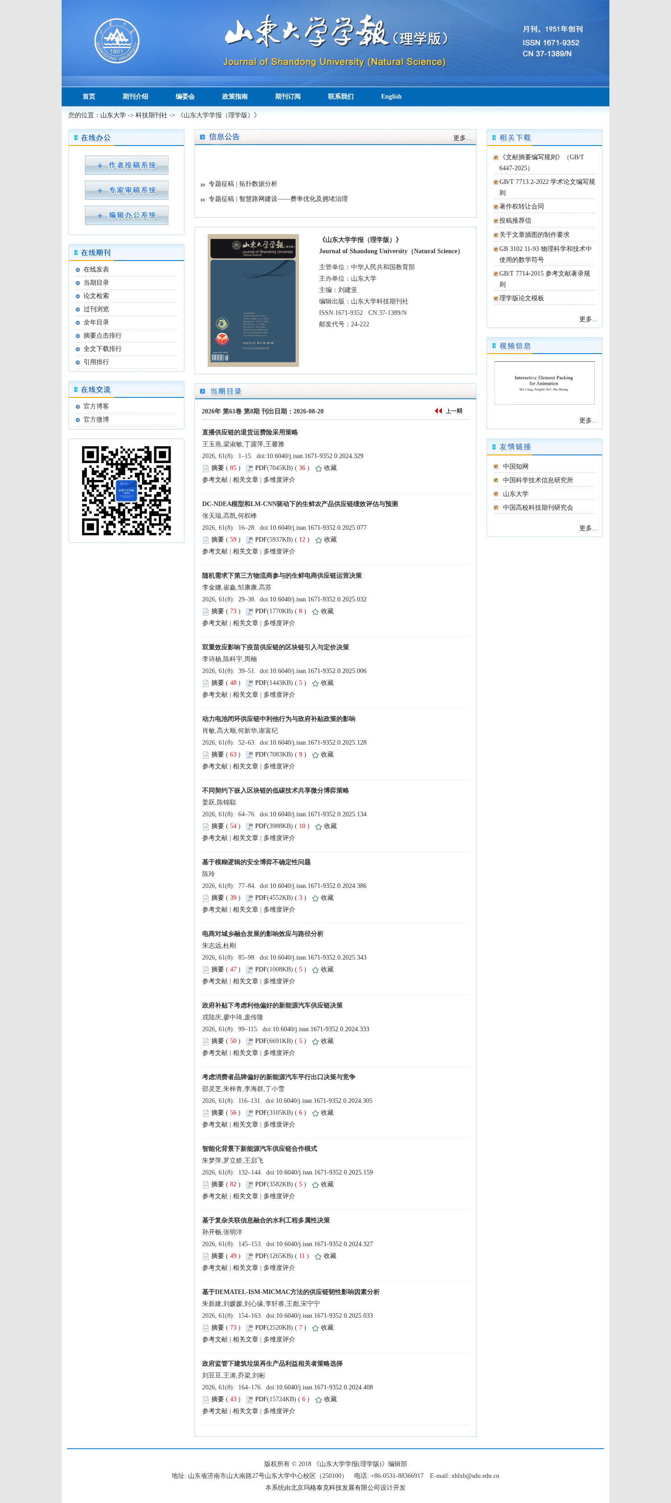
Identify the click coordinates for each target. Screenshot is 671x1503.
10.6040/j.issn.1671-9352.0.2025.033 (324, 1315)
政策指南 (235, 96)
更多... (588, 319)
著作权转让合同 (521, 206)
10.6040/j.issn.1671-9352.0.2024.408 (324, 1387)
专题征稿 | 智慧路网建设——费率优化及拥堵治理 (278, 189)
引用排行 (96, 362)
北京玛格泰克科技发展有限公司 (335, 1487)
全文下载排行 (103, 348)
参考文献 (215, 479)
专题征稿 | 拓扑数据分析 (243, 174)
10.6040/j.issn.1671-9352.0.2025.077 (318, 527)
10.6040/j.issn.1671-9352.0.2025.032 (318, 599)
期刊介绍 (135, 96)
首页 (89, 96)
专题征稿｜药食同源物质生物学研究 (260, 204)
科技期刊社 (152, 115)
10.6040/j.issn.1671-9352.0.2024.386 (318, 885)
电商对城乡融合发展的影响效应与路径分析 (263, 933)
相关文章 (245, 479)
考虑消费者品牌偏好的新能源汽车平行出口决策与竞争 (279, 1077)
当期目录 (96, 282)
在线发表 (96, 269)
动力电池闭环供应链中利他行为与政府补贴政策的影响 (279, 718)
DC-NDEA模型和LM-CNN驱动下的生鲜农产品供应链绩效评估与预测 (300, 504)
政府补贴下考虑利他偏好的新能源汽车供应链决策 (272, 1005)
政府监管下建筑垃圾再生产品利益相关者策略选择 (272, 1363)
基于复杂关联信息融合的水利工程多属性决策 (266, 1220)
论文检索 (96, 295)
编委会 (185, 96)
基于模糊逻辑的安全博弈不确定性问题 (256, 862)
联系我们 (341, 96)
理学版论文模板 (521, 298)
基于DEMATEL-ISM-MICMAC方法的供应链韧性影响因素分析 (291, 1292)
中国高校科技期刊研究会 (538, 507)
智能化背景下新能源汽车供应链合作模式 (259, 1148)
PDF (261, 467)
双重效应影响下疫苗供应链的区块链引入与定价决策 (275, 647)
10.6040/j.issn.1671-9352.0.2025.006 (318, 671)
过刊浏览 (96, 309)
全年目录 (96, 322)
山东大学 (113, 115)
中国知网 (516, 466)
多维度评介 (279, 479)
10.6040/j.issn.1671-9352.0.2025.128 (318, 742)
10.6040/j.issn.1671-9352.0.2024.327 (324, 1244)
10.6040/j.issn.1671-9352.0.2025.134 (318, 814)
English (391, 96)
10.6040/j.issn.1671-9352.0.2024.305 (324, 1100)
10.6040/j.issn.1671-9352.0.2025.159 (324, 1172)
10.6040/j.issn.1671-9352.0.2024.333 (321, 1029)
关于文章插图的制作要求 (534, 234)
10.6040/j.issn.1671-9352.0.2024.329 (315, 456)
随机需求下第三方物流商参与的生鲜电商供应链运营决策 (282, 575)
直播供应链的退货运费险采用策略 (250, 432)
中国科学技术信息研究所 (538, 480)
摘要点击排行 (103, 335)
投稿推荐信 (515, 220)
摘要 (217, 467)
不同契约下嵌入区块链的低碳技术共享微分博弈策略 (275, 790)
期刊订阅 (288, 96)
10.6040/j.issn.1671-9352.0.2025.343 (318, 957)
